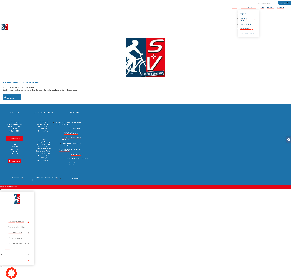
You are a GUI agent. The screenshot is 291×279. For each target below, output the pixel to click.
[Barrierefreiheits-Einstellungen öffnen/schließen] (288, 140)
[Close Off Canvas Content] (1, 266)
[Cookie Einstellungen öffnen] (11, 278)
